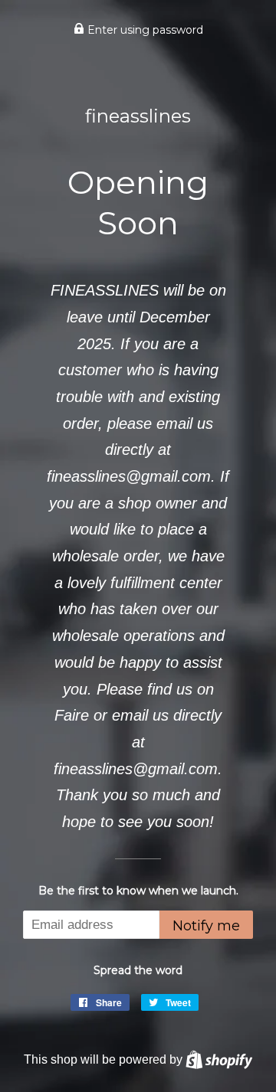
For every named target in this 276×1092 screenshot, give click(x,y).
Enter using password (143, 30)
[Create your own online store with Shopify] (219, 1059)
